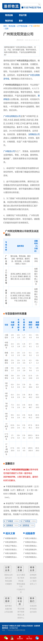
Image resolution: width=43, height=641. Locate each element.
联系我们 (32, 599)
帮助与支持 (20, 601)
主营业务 (7, 568)
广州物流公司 (9, 151)
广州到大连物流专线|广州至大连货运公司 (18, 553)
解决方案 (20, 568)
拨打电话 (29, 639)
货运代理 (23, 15)
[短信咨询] (37, 638)
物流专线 (9, 21)
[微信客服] (6, 638)
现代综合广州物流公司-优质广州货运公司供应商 (17, 626)
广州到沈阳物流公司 (12, 116)
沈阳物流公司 (34, 134)
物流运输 (9, 15)
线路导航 (36, 26)
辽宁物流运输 (22, 26)
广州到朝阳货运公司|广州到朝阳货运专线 (18, 557)
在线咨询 (20, 639)
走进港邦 (7, 599)
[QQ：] (12, 638)
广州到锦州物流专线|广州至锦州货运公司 (18, 538)
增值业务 (32, 568)
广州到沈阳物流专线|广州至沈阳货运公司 (18, 542)
